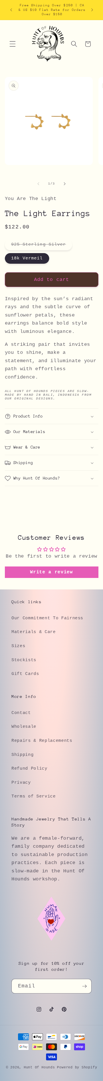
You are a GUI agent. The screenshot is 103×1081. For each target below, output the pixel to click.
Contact (21, 712)
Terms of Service (33, 796)
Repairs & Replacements (41, 740)
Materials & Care (33, 631)
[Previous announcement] (11, 9)
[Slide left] (38, 183)
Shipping (22, 754)
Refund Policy (29, 768)
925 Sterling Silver (41, 246)
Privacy (21, 782)
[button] (12, 44)
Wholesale (23, 726)
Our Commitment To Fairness (47, 618)
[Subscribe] (84, 986)
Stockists (23, 660)
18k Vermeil (27, 258)
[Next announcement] (92, 9)
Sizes (18, 646)
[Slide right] (64, 183)
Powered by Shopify (77, 1068)
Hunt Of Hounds (39, 1068)
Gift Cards (25, 673)
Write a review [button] (51, 572)
